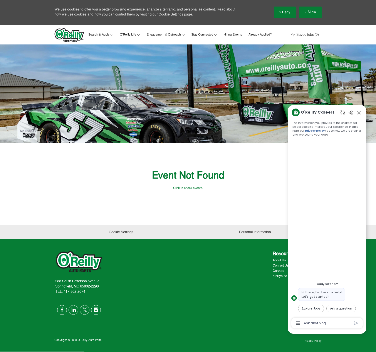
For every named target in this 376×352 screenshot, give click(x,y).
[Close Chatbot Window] (359, 112)
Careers (278, 270)
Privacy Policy (313, 341)
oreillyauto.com (283, 276)
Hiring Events (233, 34)
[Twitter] (84, 310)
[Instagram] (96, 310)
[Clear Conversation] (342, 112)
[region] (327, 217)
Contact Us (281, 265)
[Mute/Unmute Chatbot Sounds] (351, 112)
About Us (279, 260)
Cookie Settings (171, 14)
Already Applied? (260, 34)
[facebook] (62, 310)
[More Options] (298, 323)
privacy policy (315, 131)
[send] (356, 323)
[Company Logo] (69, 35)
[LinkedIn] (73, 310)
